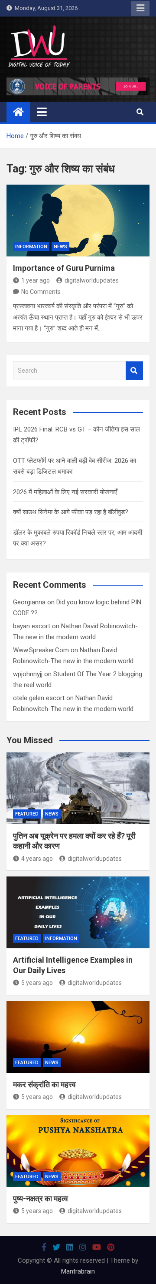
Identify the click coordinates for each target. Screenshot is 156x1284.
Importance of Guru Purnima (64, 268)
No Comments (41, 291)
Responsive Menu (140, 8)
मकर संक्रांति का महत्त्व (44, 1084)
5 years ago (37, 982)
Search (134, 370)
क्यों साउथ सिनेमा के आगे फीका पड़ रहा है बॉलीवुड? (70, 512)
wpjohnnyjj (27, 674)
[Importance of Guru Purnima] (78, 220)
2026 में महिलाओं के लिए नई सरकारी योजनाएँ (65, 492)
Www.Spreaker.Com (41, 650)
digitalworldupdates (92, 280)
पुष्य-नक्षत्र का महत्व (40, 1198)
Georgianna (29, 602)
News (60, 246)
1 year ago (35, 280)
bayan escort (31, 626)
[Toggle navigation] (41, 112)
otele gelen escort (39, 698)
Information (31, 246)
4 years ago (37, 858)
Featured (27, 814)
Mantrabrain (78, 1271)
